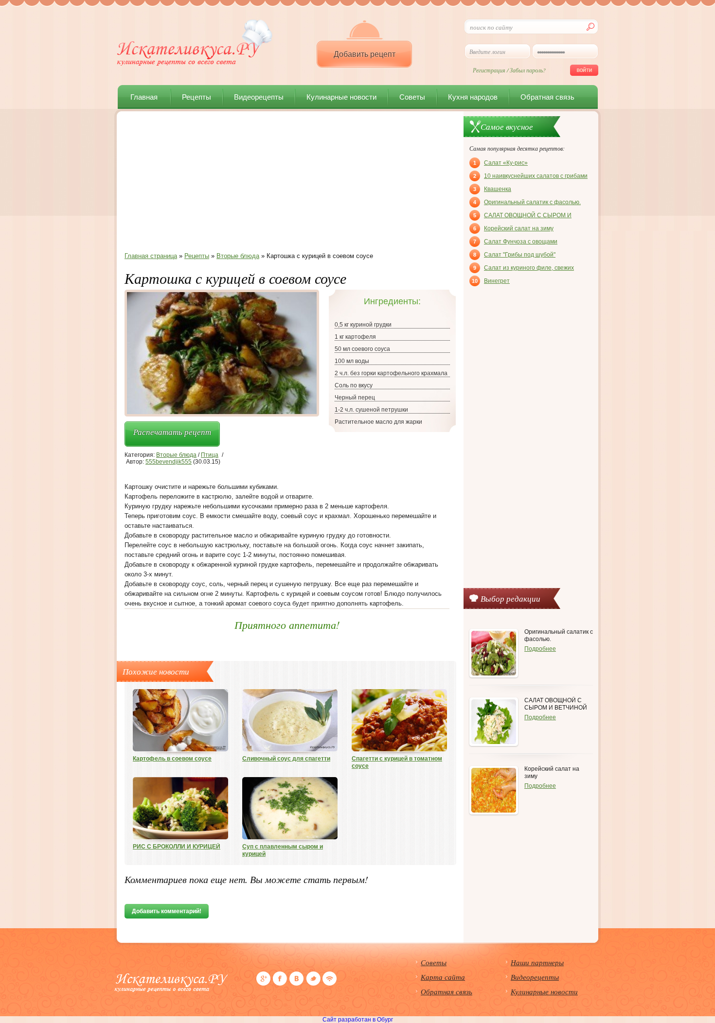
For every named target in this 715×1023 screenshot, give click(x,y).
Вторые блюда (176, 454)
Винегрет (491, 280)
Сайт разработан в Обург (357, 1019)
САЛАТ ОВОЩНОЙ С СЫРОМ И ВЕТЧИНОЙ (522, 216)
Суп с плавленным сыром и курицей (282, 850)
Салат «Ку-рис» (500, 162)
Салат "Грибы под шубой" (514, 254)
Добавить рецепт (364, 54)
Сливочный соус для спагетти (286, 758)
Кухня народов (473, 97)
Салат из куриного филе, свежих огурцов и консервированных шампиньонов (523, 268)
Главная (144, 97)
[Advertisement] (287, 184)
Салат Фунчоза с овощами (515, 241)
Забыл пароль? (528, 70)
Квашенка (492, 189)
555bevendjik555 (168, 461)
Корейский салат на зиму (513, 228)
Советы (412, 97)
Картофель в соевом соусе (172, 758)
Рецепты (196, 97)
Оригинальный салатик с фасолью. (527, 202)
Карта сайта (443, 977)
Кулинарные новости (341, 97)
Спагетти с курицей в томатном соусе (397, 762)
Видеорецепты (259, 97)
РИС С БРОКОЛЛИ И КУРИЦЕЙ (176, 846)
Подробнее (540, 648)
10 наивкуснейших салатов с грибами (530, 176)
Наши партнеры (537, 962)
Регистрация (489, 70)
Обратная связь (547, 97)
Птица (209, 454)
